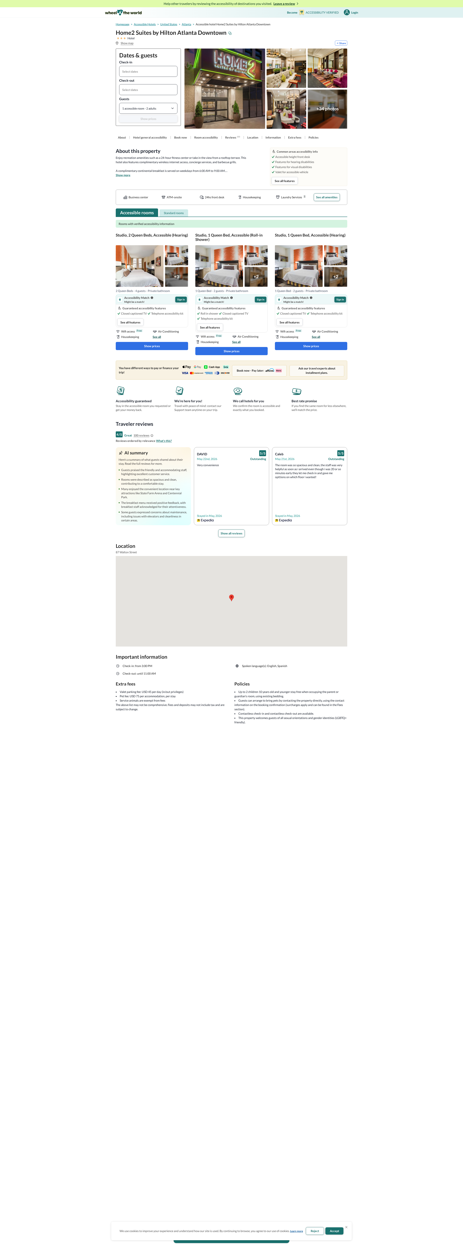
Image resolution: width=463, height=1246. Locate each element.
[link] (122, 137)
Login (354, 12)
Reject (315, 1231)
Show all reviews (231, 533)
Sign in (181, 299)
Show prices (148, 118)
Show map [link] (127, 43)
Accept (334, 1231)
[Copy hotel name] (230, 33)
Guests (124, 99)
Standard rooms (174, 213)
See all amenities (326, 197)
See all (157, 336)
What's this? (164, 440)
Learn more (296, 1231)
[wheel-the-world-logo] (123, 12)
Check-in (125, 62)
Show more (123, 175)
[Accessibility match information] (152, 298)
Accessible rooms (137, 212)
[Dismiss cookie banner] (346, 1227)
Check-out (126, 80)
